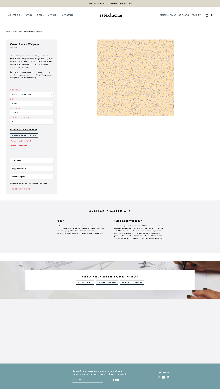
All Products (17, 31)
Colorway (16, 90)
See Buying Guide (21, 189)
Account (196, 15)
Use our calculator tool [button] (23, 130)
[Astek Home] (110, 15)
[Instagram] (163, 377)
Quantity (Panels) (21, 117)
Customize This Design (24, 135)
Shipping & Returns (132, 283)
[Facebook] (159, 377)
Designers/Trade (168, 15)
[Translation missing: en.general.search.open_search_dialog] (212, 15)
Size (12, 99)
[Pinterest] (168, 377)
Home (8, 31)
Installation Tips (107, 283)
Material (15, 108)
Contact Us (183, 15)
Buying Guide (85, 283)
